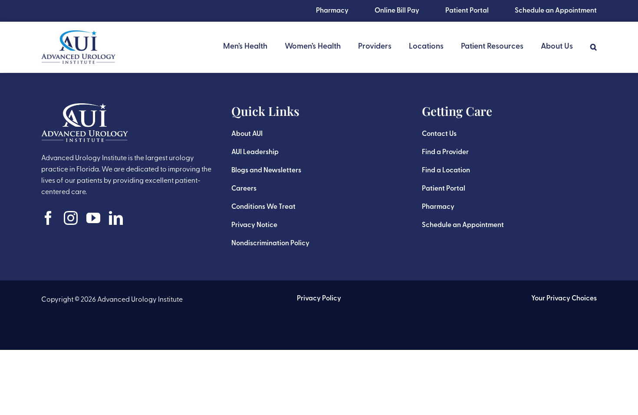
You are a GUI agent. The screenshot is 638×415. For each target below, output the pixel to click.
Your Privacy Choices (564, 298)
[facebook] (48, 218)
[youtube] (93, 218)
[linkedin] (116, 218)
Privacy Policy (319, 298)
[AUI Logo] (78, 34)
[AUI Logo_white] (84, 107)
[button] (593, 47)
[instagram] (71, 218)
